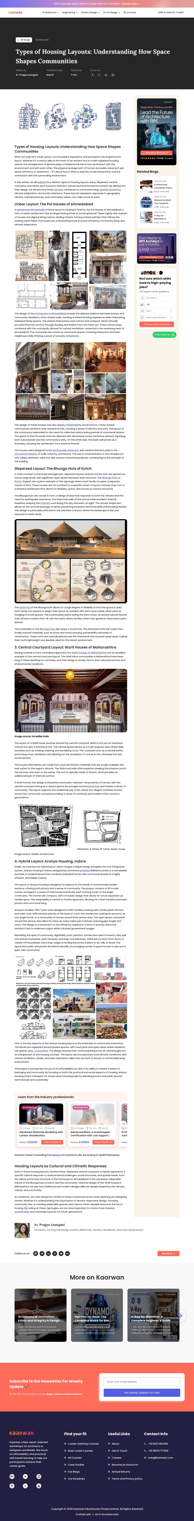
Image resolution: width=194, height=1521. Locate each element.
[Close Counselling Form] (150, 729)
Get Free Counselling (123, 779)
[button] (104, 753)
